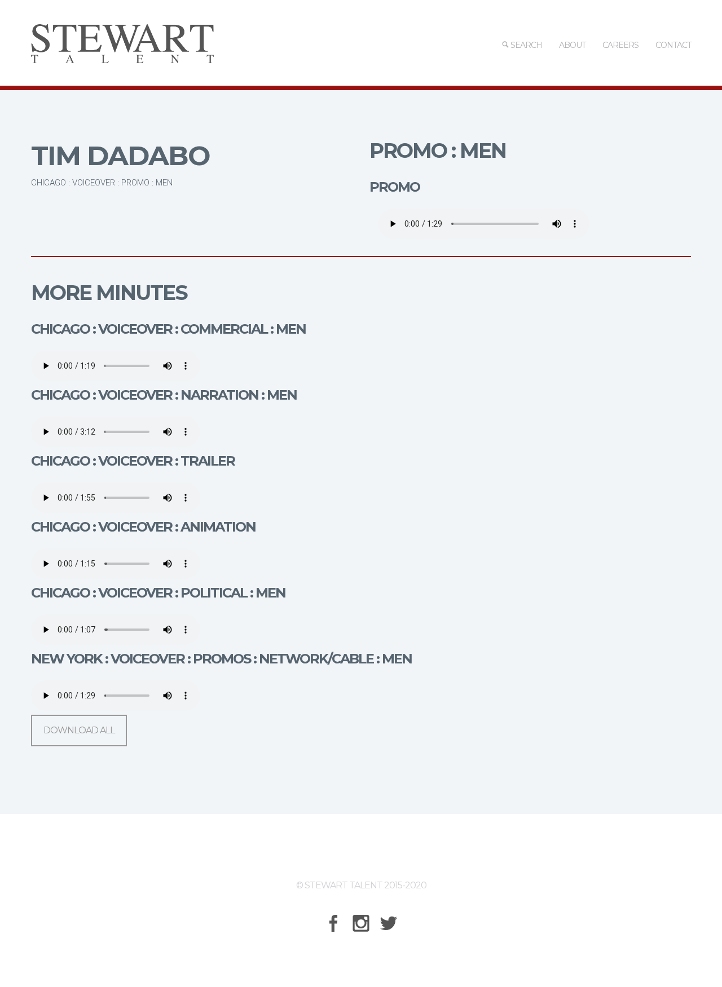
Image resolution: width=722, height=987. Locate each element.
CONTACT (673, 45)
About (572, 45)
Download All (79, 730)
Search (525, 45)
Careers (620, 45)
